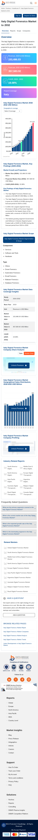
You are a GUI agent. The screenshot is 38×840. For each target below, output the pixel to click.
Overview (5, 31)
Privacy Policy (13, 781)
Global (10, 703)
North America (13, 710)
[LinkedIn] (9, 679)
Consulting (12, 807)
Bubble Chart (29, 353)
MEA (10, 717)
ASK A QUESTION (19, 615)
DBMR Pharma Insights (16, 810)
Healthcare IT (16, 8)
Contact (11, 753)
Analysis (15, 635)
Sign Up (18, 15)
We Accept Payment (19, 830)
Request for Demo (29, 15)
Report (14, 627)
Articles (11, 746)
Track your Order (14, 771)
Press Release (13, 738)
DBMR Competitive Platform (18, 814)
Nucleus (8, 8)
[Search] (32, 3)
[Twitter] (16, 679)
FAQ (10, 785)
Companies (26, 31)
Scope (19, 31)
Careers (11, 749)
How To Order (13, 767)
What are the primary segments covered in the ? (18, 508)
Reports (12, 31)
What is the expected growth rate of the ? (17, 525)
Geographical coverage (11, 108)
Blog (10, 735)
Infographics (12, 742)
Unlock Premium (17, 365)
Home (3, 8)
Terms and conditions (15, 778)
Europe (10, 706)
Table (20, 353)
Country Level (13, 720)
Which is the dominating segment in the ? (17, 533)
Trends (14, 639)
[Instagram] (29, 679)
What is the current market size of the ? (19, 516)
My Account (12, 774)
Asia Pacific (12, 713)
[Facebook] (22, 679)
